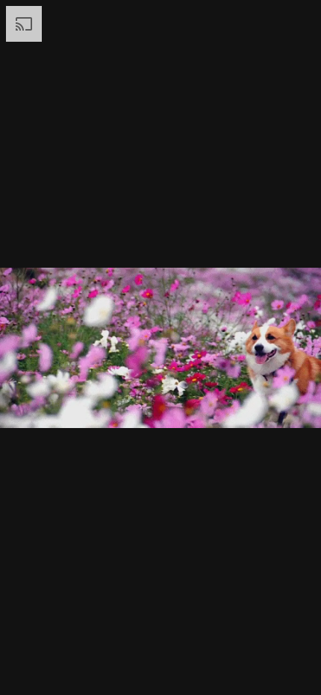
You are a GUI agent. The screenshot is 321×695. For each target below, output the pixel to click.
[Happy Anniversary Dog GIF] (160, 347)
